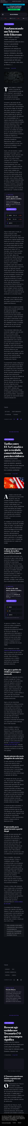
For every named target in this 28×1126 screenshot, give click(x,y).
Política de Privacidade (6, 1122)
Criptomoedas (9, 24)
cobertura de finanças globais (12, 650)
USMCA (14, 975)
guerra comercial (10, 972)
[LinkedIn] (17, 419)
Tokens (15, 414)
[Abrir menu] (3, 14)
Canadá (7, 969)
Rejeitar (19, 1122)
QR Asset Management (4, 1)
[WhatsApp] (21, 419)
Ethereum (8, 414)
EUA (13, 969)
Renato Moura (8, 473)
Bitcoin (7, 411)
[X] (14, 419)
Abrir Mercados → (11, 209)
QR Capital (8, 68)
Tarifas (7, 975)
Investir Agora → (17, 1)
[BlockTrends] (14, 14)
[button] (23, 1)
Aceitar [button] (14, 1122)
